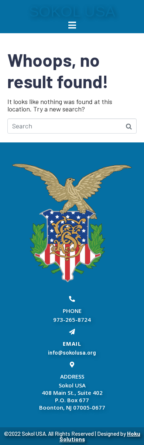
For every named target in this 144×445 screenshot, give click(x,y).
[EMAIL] (72, 332)
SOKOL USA (72, 11)
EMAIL (72, 343)
